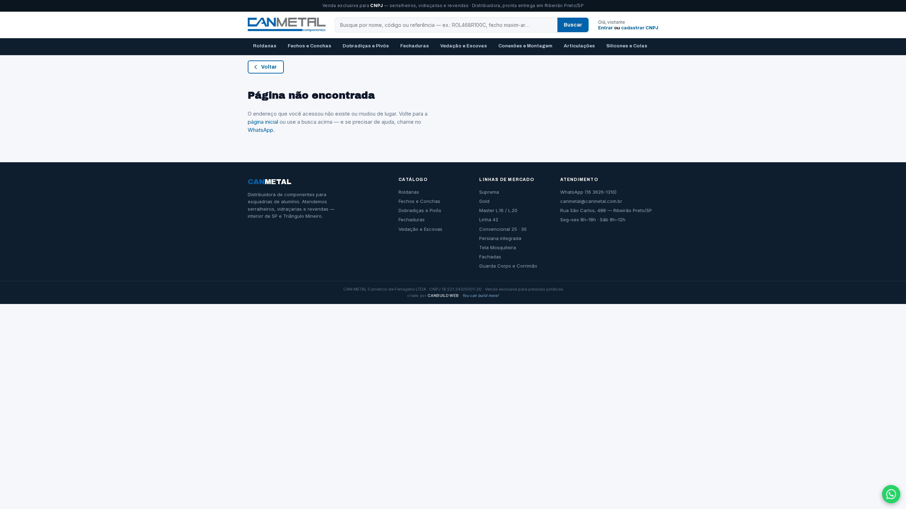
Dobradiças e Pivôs (366, 45)
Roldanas (264, 45)
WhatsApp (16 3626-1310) (588, 192)
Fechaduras (414, 45)
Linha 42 (488, 219)
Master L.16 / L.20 (498, 210)
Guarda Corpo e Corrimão (508, 266)
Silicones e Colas (626, 45)
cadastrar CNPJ (639, 27)
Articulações (579, 45)
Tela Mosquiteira (497, 247)
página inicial (263, 121)
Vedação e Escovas (463, 45)
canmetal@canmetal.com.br (591, 201)
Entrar (605, 27)
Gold (484, 201)
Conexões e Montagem (525, 45)
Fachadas (490, 256)
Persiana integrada (500, 238)
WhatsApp (260, 130)
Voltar (269, 67)
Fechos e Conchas (309, 45)
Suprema (489, 192)
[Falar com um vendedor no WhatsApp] (891, 494)
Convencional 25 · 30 (503, 229)
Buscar (573, 25)
